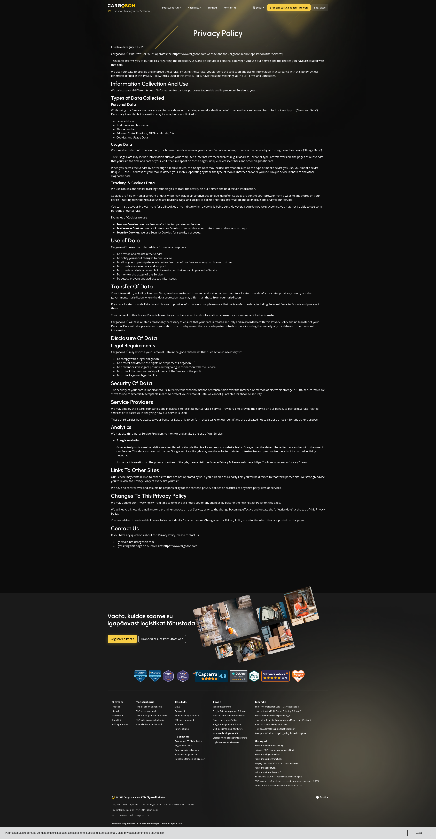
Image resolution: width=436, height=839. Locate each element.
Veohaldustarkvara (222, 706)
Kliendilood (117, 715)
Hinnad (212, 7)
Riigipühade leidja (183, 745)
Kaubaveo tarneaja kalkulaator (190, 758)
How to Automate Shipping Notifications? (274, 728)
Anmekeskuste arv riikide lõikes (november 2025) (278, 785)
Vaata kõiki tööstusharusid (149, 724)
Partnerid (179, 724)
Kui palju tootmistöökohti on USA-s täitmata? (276, 763)
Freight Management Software (227, 724)
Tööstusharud (170, 7)
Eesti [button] (258, 7)
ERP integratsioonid (184, 720)
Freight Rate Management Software (229, 711)
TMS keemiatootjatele (146, 711)
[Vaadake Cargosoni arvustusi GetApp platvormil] (238, 676)
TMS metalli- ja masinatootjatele (151, 715)
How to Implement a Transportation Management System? (283, 720)
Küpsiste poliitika (172, 823)
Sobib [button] (419, 832)
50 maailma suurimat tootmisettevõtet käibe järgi (278, 776)
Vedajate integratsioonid (187, 715)
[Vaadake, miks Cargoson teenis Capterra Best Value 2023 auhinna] (140, 676)
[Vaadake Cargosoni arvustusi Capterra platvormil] (210, 676)
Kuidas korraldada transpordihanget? (273, 715)
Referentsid (180, 711)
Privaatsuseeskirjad (148, 823)
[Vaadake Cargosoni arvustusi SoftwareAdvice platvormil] (275, 676)
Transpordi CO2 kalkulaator (188, 741)
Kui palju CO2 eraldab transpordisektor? (274, 750)
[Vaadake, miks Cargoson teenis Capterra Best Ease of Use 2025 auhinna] (155, 676)
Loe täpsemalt (107, 832)
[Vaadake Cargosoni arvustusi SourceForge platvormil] (298, 676)
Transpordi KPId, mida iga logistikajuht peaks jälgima (280, 733)
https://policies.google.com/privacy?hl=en (280, 462)
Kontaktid (230, 7)
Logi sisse (319, 7)
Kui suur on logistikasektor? (268, 754)
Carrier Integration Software (226, 720)
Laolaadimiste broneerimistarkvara (230, 737)
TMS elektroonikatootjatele (149, 706)
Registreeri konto (122, 639)
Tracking (116, 706)
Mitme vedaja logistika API (225, 733)
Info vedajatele (182, 728)
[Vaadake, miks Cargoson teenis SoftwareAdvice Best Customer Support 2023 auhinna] (168, 676)
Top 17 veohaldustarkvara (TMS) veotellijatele (277, 706)
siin (162, 832)
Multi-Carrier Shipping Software (228, 728)
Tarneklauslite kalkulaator (187, 750)
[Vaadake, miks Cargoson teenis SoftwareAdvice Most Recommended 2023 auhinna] (183, 676)
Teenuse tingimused (123, 823)
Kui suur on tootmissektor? (268, 772)
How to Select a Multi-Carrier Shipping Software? (278, 711)
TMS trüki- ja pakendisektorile (150, 720)
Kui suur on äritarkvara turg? (268, 758)
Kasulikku (193, 7)
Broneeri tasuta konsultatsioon (289, 7)
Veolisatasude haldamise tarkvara (229, 715)
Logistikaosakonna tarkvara (226, 742)
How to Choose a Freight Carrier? (271, 724)
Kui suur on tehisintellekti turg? (269, 745)
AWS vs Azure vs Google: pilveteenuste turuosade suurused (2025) (287, 781)
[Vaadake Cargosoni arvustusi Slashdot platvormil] (254, 676)
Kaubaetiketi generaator (186, 754)
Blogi (177, 706)
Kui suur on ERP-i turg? (265, 767)
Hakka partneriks (120, 724)
